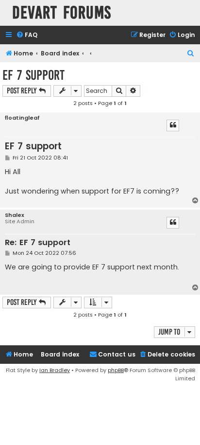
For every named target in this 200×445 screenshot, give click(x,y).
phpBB (116, 370)
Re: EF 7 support (37, 243)
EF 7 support (33, 75)
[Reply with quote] (173, 125)
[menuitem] (26, 35)
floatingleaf (22, 118)
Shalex (14, 215)
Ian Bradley (54, 370)
